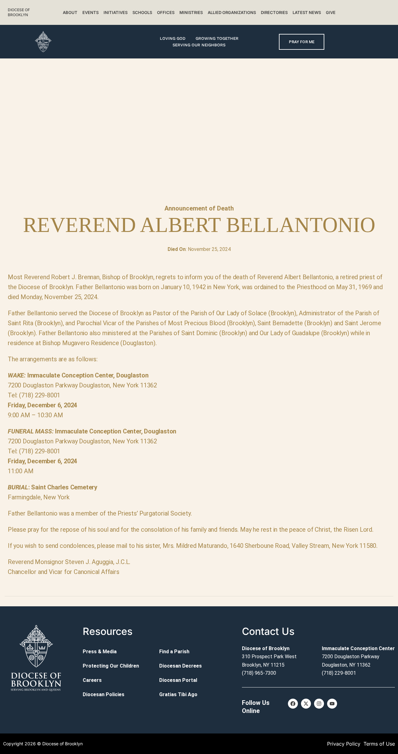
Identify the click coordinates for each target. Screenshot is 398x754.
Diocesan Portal (178, 680)
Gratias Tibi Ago (178, 694)
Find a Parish (174, 652)
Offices (165, 12)
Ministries (191, 12)
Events (90, 12)
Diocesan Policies (103, 694)
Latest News (307, 12)
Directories (274, 12)
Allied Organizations (232, 12)
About (70, 12)
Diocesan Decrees (180, 666)
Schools (142, 12)
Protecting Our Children (111, 666)
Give (331, 12)
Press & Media (100, 652)
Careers (92, 680)
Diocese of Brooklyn (19, 12)
